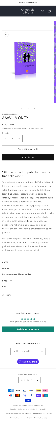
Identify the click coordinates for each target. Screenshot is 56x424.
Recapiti (43, 409)
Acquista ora (28, 157)
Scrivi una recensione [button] (28, 329)
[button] (6, 11)
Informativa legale (41, 418)
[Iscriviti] (42, 351)
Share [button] (8, 295)
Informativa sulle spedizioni (21, 418)
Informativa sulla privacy (43, 414)
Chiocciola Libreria (26, 405)
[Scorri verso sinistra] (22, 109)
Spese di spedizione (20, 128)
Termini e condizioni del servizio (18, 414)
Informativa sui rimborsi (27, 409)
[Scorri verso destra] (34, 109)
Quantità (5, 133)
